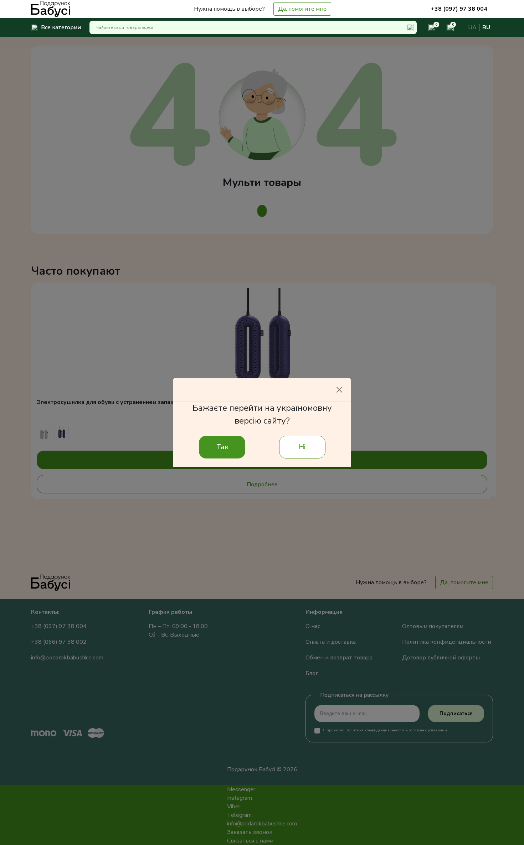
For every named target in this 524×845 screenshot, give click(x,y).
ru (486, 27)
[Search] (410, 27)
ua (472, 27)
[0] (428, 27)
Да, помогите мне (302, 9)
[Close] (339, 389)
